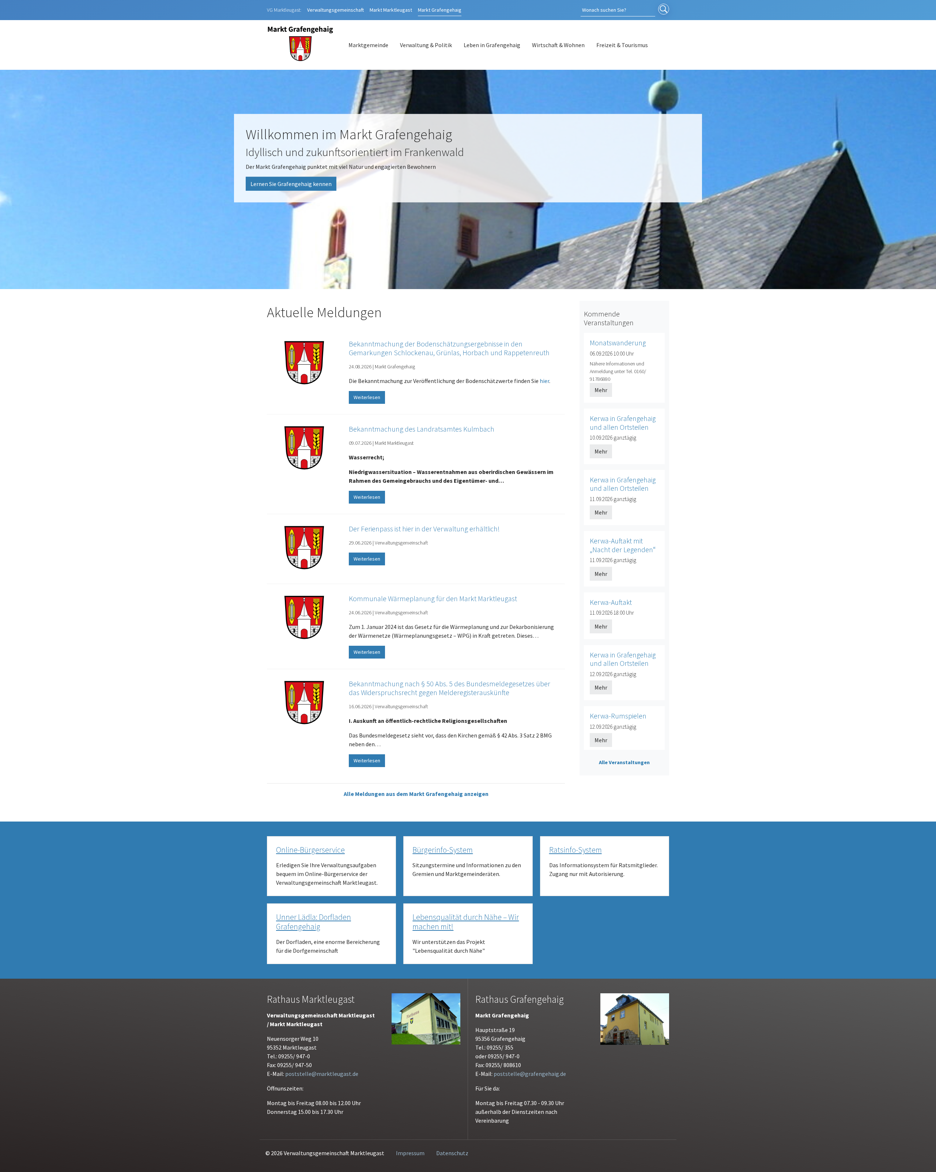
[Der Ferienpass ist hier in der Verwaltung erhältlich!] (304, 548)
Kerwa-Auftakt (611, 602)
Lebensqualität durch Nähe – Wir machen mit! (465, 922)
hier (544, 380)
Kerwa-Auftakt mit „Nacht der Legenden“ (623, 545)
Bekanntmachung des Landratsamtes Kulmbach (421, 428)
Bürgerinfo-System (442, 850)
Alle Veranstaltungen (624, 762)
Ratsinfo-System (575, 850)
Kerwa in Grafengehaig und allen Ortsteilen (623, 423)
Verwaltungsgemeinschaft (335, 10)
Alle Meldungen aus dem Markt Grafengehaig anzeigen (416, 793)
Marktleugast (391, 10)
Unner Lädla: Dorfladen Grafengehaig (313, 922)
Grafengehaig (439, 10)
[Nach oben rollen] (920, 1156)
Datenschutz (452, 1153)
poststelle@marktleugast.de (321, 1073)
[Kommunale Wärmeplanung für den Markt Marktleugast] (304, 618)
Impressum (410, 1153)
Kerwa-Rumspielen (618, 716)
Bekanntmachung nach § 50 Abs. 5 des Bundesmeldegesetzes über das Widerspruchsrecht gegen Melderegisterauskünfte (449, 688)
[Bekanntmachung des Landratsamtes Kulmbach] (304, 448)
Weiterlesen (367, 397)
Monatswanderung (618, 342)
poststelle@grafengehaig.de (530, 1073)
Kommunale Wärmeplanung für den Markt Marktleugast (433, 598)
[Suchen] (663, 10)
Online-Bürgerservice (310, 850)
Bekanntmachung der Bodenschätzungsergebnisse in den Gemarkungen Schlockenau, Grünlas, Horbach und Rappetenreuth (449, 348)
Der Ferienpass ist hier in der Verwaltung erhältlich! (424, 528)
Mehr (601, 390)
